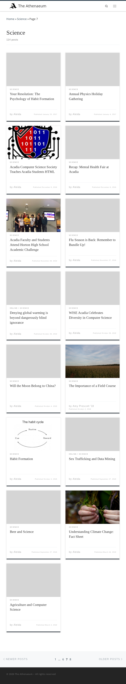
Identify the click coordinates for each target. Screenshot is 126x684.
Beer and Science (22, 532)
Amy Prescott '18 (83, 406)
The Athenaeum (24, 674)
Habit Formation (21, 459)
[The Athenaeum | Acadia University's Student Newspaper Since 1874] (13, 5)
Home (10, 19)
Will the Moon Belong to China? (33, 386)
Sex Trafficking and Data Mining (92, 459)
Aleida (17, 114)
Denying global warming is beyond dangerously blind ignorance (29, 318)
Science (22, 19)
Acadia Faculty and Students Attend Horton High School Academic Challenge (30, 245)
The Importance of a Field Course (92, 386)
